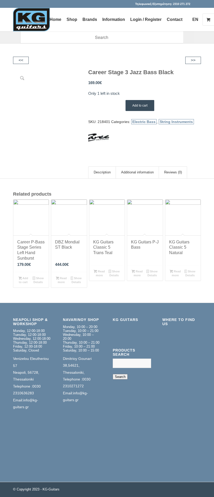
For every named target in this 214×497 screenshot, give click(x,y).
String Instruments (176, 122)
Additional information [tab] (137, 172)
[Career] (98, 138)
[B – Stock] (31, 19)
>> (193, 60)
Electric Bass (144, 122)
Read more (62, 280)
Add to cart (139, 105)
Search (120, 377)
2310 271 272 (181, 3)
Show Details (38, 280)
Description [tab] (102, 172)
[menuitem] (55, 19)
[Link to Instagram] (197, 4)
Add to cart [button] (23, 280)
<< (21, 60)
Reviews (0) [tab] (173, 172)
